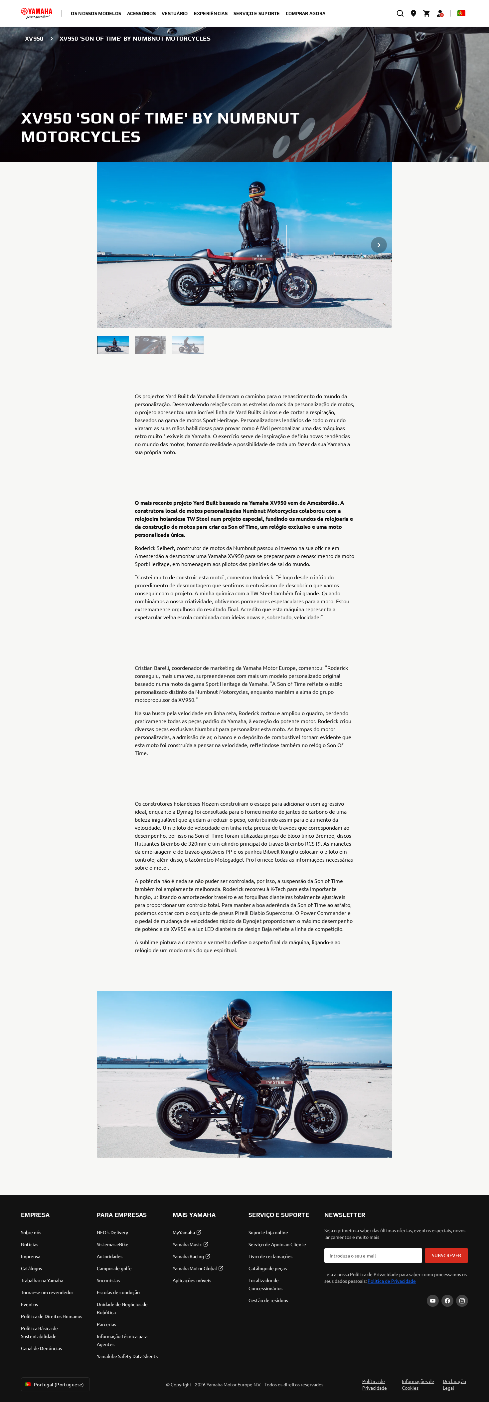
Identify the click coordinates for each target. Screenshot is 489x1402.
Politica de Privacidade (392, 1281)
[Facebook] (447, 1301)
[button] (113, 345)
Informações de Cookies (418, 1384)
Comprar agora (306, 13)
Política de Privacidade (374, 1384)
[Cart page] (427, 13)
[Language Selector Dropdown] (461, 13)
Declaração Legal (454, 1384)
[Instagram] (462, 1301)
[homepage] (36, 13)
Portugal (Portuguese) (59, 1384)
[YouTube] (433, 1301)
